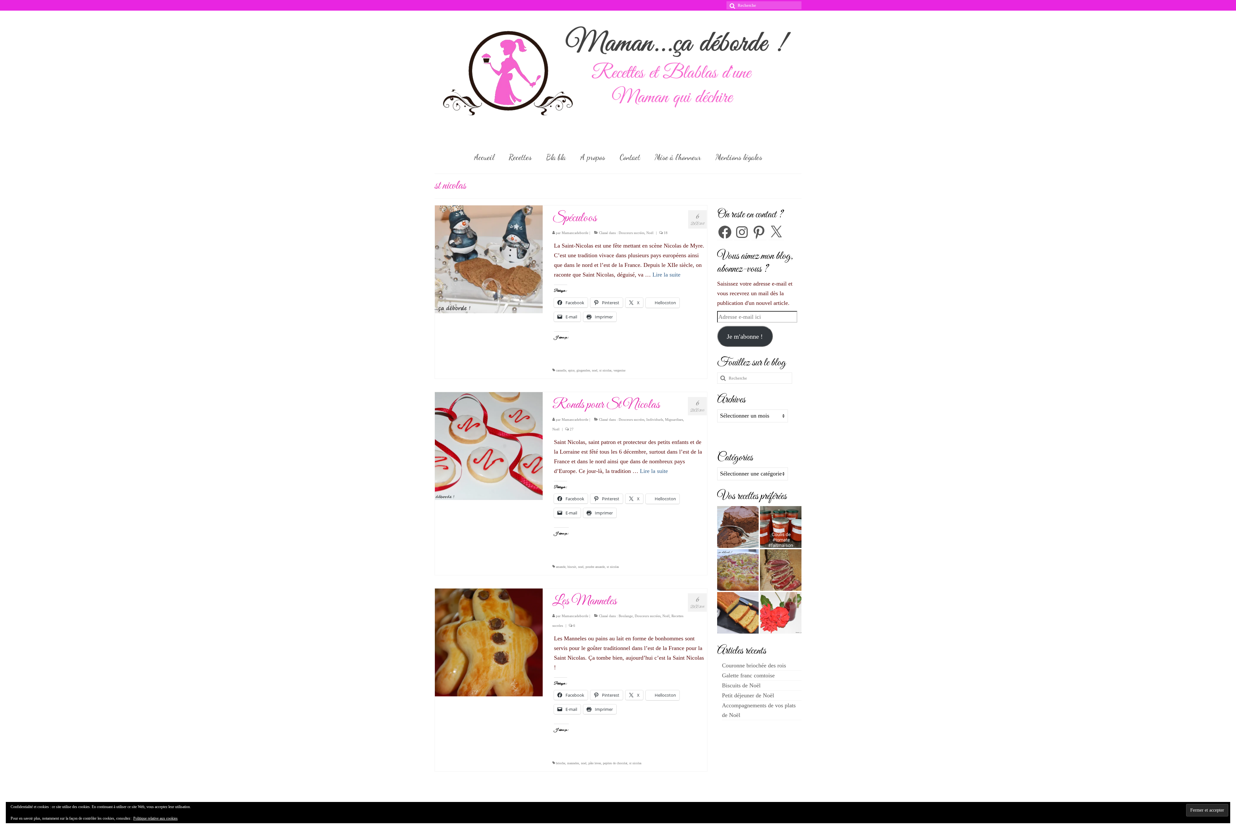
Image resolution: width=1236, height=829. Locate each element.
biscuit (571, 567)
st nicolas (605, 370)
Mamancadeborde (575, 233)
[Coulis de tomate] (780, 527)
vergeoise (619, 370)
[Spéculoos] (489, 259)
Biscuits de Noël (741, 685)
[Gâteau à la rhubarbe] (738, 570)
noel (594, 370)
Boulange (626, 616)
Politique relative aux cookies (155, 818)
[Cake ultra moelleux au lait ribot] (738, 613)
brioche (560, 763)
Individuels (654, 419)
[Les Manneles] (489, 641)
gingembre (583, 370)
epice (571, 370)
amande (561, 567)
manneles (573, 763)
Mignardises (674, 419)
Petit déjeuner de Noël (748, 695)
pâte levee (594, 763)
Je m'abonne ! (745, 336)
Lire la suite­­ (666, 274)
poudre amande (595, 567)
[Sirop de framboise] (780, 613)
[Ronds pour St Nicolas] (489, 445)
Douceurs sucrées (631, 233)
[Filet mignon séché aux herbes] (780, 570)
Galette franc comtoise (748, 675)
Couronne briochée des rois (754, 665)
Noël (649, 233)
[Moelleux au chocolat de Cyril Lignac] (738, 527)
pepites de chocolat (615, 763)
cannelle (561, 370)
